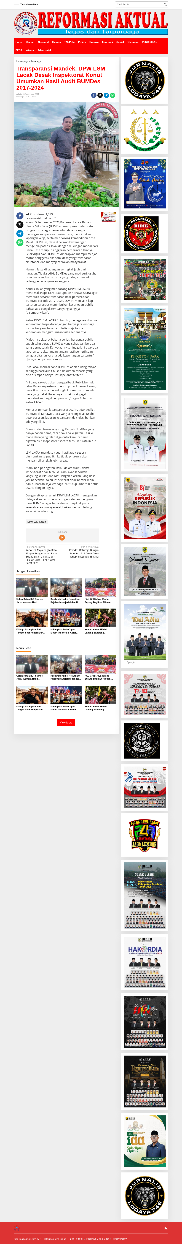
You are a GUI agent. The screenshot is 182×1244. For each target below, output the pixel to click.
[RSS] (62, 538)
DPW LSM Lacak (36, 521)
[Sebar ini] (94, 95)
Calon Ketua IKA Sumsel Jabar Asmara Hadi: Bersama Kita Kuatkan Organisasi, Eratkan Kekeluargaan (29, 601)
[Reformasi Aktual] (91, 23)
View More (66, 722)
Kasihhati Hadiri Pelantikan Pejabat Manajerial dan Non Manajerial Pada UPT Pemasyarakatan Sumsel (65, 601)
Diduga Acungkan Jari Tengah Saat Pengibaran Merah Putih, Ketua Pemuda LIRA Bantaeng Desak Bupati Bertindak (31, 631)
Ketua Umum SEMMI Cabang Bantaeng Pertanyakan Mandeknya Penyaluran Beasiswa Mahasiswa (98, 631)
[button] (165, 4)
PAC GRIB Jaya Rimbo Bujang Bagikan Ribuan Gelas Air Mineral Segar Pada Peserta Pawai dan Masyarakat (98, 601)
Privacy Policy (119, 1238)
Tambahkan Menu (29, 4)
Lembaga (20, 96)
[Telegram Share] (106, 95)
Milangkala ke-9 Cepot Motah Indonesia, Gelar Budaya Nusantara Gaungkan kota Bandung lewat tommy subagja (64, 631)
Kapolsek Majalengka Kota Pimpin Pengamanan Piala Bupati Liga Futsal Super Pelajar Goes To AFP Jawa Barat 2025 (41, 555)
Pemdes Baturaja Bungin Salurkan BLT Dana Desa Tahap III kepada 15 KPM (84, 551)
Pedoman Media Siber (97, 1238)
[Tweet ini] (100, 95)
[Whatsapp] (112, 95)
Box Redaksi (76, 1238)
